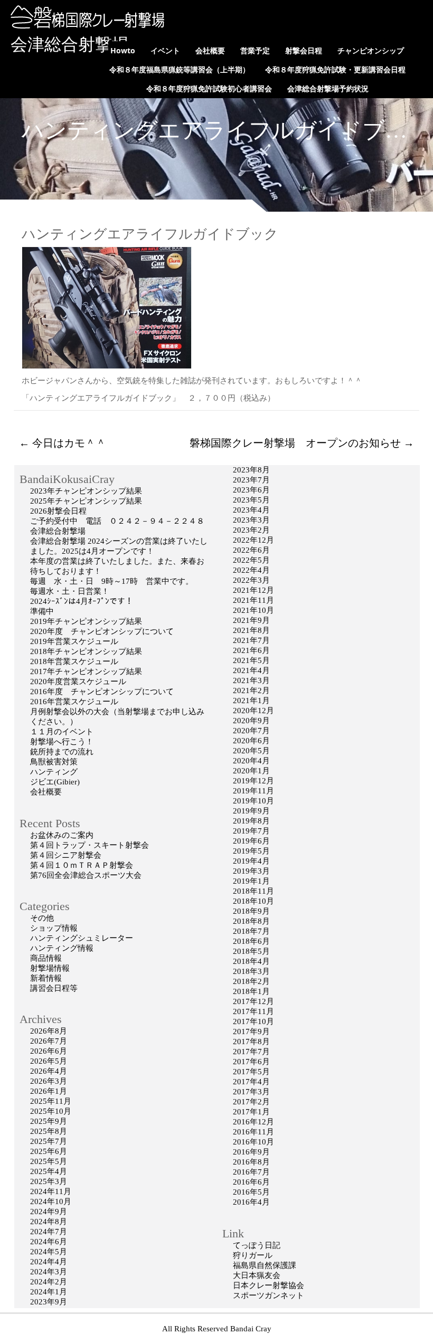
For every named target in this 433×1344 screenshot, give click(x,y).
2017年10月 (253, 1021)
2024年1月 (48, 1292)
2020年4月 (251, 760)
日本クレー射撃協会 (268, 1285)
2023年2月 (251, 530)
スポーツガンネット (268, 1295)
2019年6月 (251, 841)
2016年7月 (251, 1172)
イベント (165, 50)
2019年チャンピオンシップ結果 (86, 621)
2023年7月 (251, 480)
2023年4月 (251, 510)
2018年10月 (253, 901)
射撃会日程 (303, 50)
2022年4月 (251, 570)
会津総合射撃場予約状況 (328, 88)
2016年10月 (253, 1142)
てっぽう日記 (256, 1245)
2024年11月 (50, 1191)
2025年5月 (48, 1161)
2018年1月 (251, 991)
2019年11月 (253, 791)
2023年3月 (251, 520)
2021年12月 (253, 590)
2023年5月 (251, 500)
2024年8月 (48, 1221)
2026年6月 (48, 1051)
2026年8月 (48, 1031)
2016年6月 (251, 1182)
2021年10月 (253, 610)
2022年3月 (251, 580)
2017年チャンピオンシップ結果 (86, 671)
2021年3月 (251, 680)
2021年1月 (251, 700)
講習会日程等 (54, 988)
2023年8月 (251, 470)
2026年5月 (48, 1061)
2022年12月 (253, 540)
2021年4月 (251, 670)
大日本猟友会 (256, 1275)
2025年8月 (48, 1131)
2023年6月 (251, 490)
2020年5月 (251, 750)
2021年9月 (251, 620)
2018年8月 (251, 921)
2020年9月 (251, 720)
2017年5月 (251, 1071)
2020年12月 (253, 710)
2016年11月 (253, 1132)
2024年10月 (50, 1201)
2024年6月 (48, 1241)
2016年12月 (253, 1122)
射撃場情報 (50, 968)
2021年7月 (251, 640)
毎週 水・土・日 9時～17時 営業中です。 (111, 581)
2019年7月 (251, 831)
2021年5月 (251, 660)
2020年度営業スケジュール (78, 681)
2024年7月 (48, 1231)
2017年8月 (251, 1041)
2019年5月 (251, 851)
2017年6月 (251, 1061)
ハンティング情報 (61, 948)
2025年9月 (48, 1121)
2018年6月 (251, 941)
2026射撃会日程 (58, 511)
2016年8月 (251, 1162)
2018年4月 (251, 961)
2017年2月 (251, 1101)
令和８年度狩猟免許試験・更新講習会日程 (335, 69)
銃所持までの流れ (61, 751)
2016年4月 (251, 1202)
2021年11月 (253, 600)
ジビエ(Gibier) (55, 782)
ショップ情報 (54, 928)
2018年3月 (251, 971)
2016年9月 (251, 1152)
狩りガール (252, 1255)
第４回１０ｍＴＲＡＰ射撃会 (81, 865)
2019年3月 (251, 871)
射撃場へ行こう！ (61, 741)
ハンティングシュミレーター (81, 938)
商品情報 (46, 958)
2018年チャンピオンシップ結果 (86, 651)
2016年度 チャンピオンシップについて (102, 691)
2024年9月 (48, 1211)
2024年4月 (48, 1261)
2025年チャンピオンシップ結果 (86, 501)
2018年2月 (251, 981)
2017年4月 (251, 1081)
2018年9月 (251, 911)
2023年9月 (48, 1302)
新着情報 (46, 978)
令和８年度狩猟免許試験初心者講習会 (209, 88)
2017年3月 (251, 1091)
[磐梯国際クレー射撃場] (84, 26)
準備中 (42, 611)
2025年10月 (50, 1111)
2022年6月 (251, 550)
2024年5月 (48, 1251)
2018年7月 (251, 931)
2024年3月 (48, 1271)
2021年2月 (251, 690)
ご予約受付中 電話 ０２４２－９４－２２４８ (117, 521)
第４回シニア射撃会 (65, 855)
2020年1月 (251, 770)
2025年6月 (48, 1151)
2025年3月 (48, 1181)
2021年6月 (251, 650)
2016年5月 (251, 1192)
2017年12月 (253, 1001)
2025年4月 (48, 1171)
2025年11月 (50, 1101)
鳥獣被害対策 (54, 762)
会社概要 (210, 50)
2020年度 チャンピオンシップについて (102, 631)
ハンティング (54, 772)
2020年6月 (251, 740)
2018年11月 (253, 891)
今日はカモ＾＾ (62, 443)
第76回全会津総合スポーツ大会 (86, 875)
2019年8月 (251, 821)
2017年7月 (251, 1051)
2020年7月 (251, 730)
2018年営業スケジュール (74, 661)
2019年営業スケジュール (74, 641)
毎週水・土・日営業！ (69, 591)
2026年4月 (48, 1071)
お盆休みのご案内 (61, 835)
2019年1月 (251, 881)
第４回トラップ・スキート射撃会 (89, 845)
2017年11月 (253, 1011)
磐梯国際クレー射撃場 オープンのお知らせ (302, 443)
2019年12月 (253, 781)
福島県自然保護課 (264, 1265)
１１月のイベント (61, 731)
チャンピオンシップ (370, 50)
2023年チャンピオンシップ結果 (86, 491)
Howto (122, 50)
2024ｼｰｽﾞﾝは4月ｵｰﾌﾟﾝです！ (81, 601)
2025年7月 (48, 1141)
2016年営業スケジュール (74, 701)
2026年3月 (48, 1081)
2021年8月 (251, 630)
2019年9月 (251, 811)
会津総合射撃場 (70, 44)
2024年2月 (48, 1281)
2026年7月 (48, 1041)
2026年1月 (48, 1091)
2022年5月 (251, 560)
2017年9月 (251, 1031)
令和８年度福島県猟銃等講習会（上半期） (179, 69)
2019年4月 (251, 861)
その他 (42, 918)
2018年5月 (251, 951)
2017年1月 (251, 1112)
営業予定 (255, 50)
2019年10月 (253, 801)
